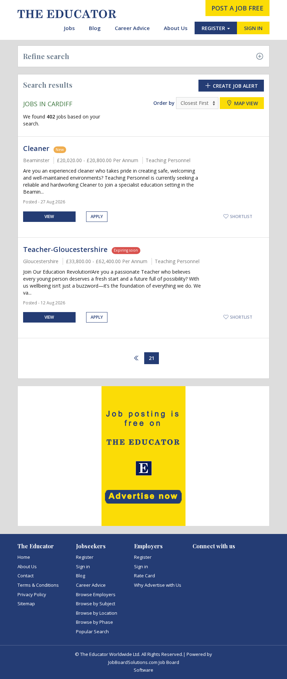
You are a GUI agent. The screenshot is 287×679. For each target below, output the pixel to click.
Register (84, 557)
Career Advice (132, 27)
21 (151, 358)
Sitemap (26, 603)
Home (24, 557)
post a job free (237, 8)
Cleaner (36, 148)
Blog (95, 27)
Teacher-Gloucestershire (65, 249)
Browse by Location (96, 613)
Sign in (83, 566)
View (49, 216)
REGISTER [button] (214, 27)
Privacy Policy (32, 594)
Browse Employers (95, 594)
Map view (245, 103)
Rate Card (144, 575)
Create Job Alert (234, 85)
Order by (164, 103)
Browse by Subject (95, 603)
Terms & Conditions (38, 585)
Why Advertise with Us (157, 585)
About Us (176, 27)
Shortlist (240, 216)
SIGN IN (253, 27)
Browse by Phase (94, 622)
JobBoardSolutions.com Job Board (143, 662)
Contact (26, 575)
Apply (97, 216)
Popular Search (92, 631)
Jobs (69, 27)
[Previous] (136, 358)
